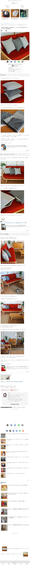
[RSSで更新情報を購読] (18, 404)
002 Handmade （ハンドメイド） (5, 407)
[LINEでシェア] (19, 62)
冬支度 (24, 407)
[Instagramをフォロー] (15, 404)
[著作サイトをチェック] (11, 404)
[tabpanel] (5, 14)
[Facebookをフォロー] (14, 404)
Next (29, 14)
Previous (0, 14)
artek (13, 407)
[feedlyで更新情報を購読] (16, 404)
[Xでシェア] (8, 62)
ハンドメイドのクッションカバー (14, 69)
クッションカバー (17, 407)
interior (10, 407)
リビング (21, 407)
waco (9, 393)
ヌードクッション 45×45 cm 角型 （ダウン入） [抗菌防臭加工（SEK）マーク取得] (14, 222)
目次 (14, 65)
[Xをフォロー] (12, 404)
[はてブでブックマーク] (15, 62)
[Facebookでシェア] (11, 62)
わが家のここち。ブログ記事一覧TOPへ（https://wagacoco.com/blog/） (12, 381)
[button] (22, 62)
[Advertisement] (15, 415)
